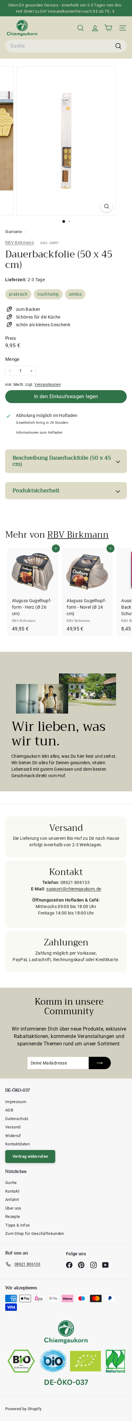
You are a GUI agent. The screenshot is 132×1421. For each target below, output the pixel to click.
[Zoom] (106, 206)
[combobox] (66, 46)
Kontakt (12, 1191)
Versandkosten (47, 384)
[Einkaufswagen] (108, 28)
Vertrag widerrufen (30, 1156)
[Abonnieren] (100, 1063)
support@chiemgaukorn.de (73, 888)
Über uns (13, 1208)
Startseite (14, 232)
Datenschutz (17, 1118)
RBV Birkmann (19, 242)
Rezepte (12, 1216)
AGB (9, 1110)
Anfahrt (12, 1199)
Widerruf (13, 1135)
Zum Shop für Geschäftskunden (34, 1233)
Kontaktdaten (17, 1144)
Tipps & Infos (17, 1225)
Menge (12, 359)
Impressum (15, 1101)
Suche (11, 1182)
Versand (12, 1127)
